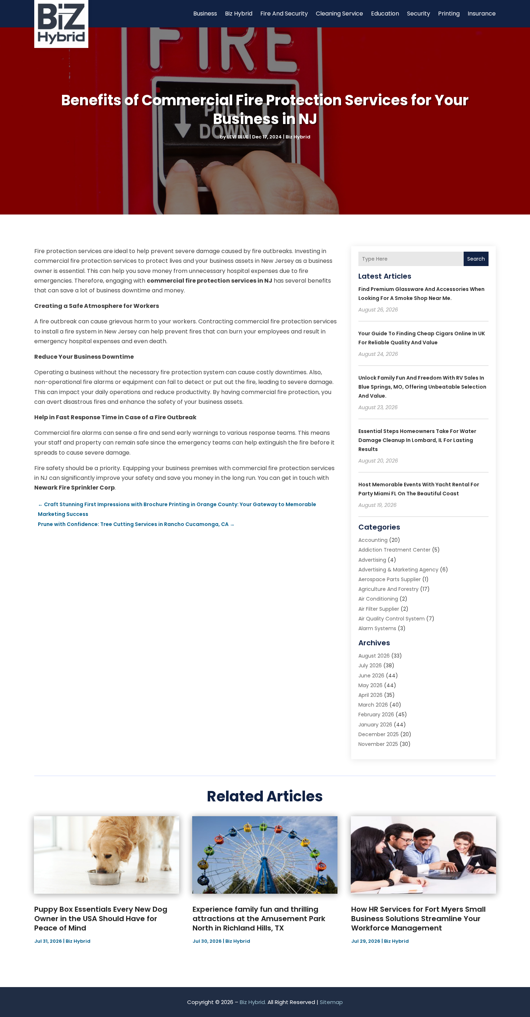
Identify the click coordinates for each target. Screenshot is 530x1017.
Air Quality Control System (391, 618)
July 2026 (370, 665)
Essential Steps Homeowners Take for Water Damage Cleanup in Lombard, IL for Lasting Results (417, 440)
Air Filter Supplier (378, 609)
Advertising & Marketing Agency (398, 569)
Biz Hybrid (238, 13)
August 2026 (374, 655)
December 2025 (378, 734)
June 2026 (371, 675)
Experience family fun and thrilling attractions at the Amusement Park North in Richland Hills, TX (259, 918)
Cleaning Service (339, 13)
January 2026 (375, 724)
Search (476, 258)
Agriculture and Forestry (388, 589)
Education (385, 13)
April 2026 (370, 695)
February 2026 (376, 714)
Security (418, 13)
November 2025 (378, 744)
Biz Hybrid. (253, 1002)
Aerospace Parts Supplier (389, 579)
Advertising (372, 559)
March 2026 (373, 704)
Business (205, 13)
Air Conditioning (378, 598)
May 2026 (370, 685)
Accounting (373, 540)
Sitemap (331, 1002)
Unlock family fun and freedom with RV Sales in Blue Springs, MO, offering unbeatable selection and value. (422, 386)
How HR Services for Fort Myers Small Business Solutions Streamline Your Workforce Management (418, 918)
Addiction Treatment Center (394, 549)
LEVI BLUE (237, 136)
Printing (449, 13)
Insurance (482, 13)
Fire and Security (284, 13)
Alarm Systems (377, 628)
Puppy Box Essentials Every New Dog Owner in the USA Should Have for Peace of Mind (100, 918)
